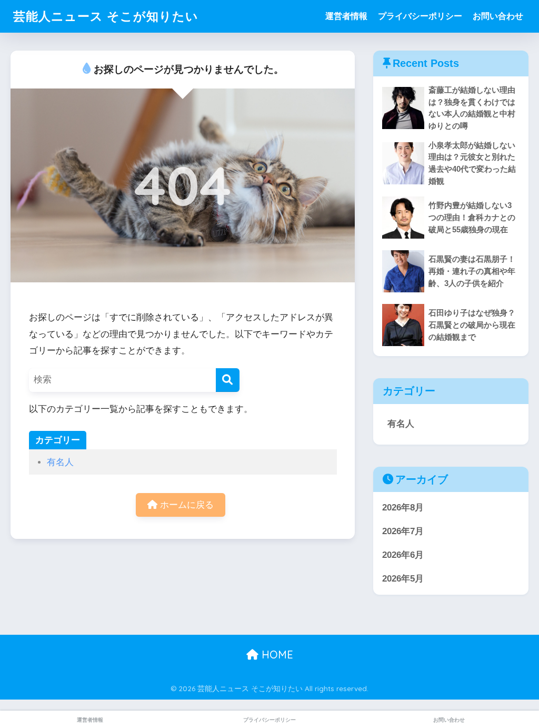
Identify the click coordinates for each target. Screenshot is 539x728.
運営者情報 (346, 16)
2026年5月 (403, 579)
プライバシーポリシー (420, 16)
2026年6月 (403, 555)
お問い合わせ (498, 16)
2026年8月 (403, 508)
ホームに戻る (185, 505)
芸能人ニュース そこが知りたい (105, 16)
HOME (275, 654)
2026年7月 (403, 531)
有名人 (60, 462)
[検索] (227, 380)
